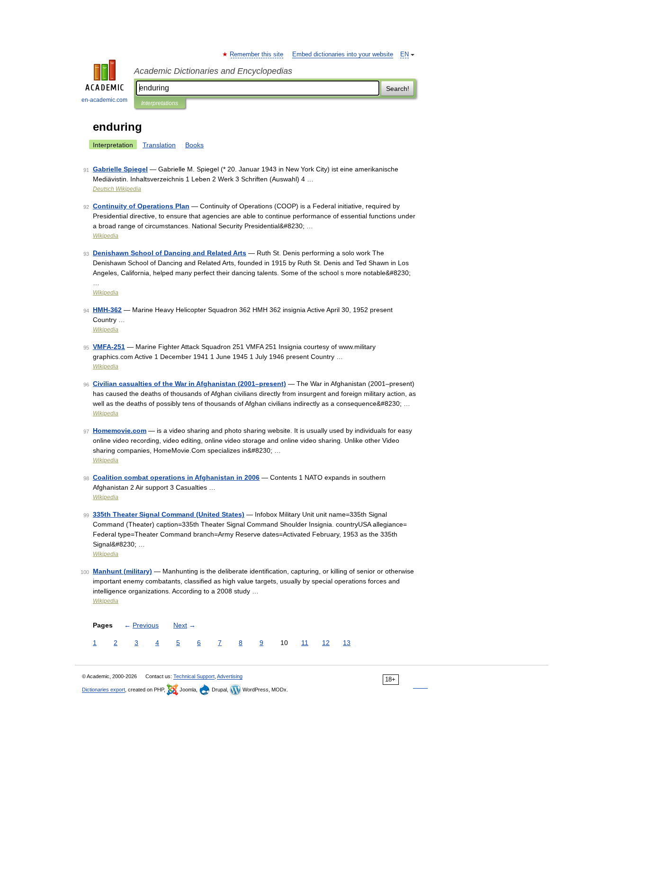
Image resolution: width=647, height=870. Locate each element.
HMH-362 (107, 310)
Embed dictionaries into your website (342, 54)
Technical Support (194, 676)
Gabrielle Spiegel (120, 169)
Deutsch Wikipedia (117, 189)
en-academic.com (104, 100)
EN (404, 54)
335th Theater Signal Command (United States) (168, 514)
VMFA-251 (109, 346)
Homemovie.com (119, 430)
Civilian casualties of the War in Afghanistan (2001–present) (189, 383)
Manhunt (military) (122, 571)
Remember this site (257, 54)
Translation (159, 145)
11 (304, 642)
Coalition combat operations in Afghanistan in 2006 (176, 477)
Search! (397, 88)
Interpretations (159, 103)
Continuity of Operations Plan (141, 206)
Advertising (230, 676)
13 (346, 642)
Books (194, 145)
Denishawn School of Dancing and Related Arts (169, 253)
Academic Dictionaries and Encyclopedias (213, 71)
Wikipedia (105, 236)
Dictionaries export (103, 689)
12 (326, 642)
